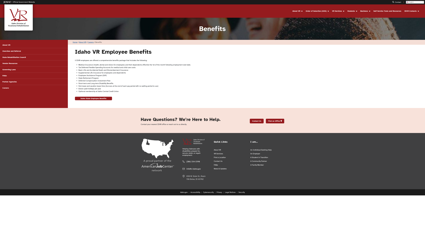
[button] (393, 2)
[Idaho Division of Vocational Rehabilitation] (18, 17)
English (411, 2)
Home (75, 42)
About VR (296, 11)
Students (351, 11)
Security (242, 192)
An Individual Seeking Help (261, 150)
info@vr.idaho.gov (193, 169)
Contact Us (256, 121)
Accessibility (195, 192)
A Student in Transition (259, 157)
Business (364, 11)
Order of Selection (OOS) (316, 11)
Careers (91, 42)
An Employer (255, 154)
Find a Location (220, 157)
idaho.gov (184, 192)
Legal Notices (230, 192)
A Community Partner (258, 161)
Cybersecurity (208, 192)
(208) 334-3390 (193, 161)
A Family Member (257, 165)
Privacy (219, 192)
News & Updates (220, 169)
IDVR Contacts (410, 11)
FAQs (216, 165)
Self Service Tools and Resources (387, 11)
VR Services (337, 11)
